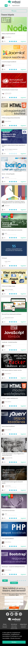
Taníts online (14, 626)
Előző (5, 580)
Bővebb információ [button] (15, 638)
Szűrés (14, 11)
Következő (14, 582)
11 (19, 580)
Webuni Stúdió (14, 628)
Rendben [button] (14, 642)
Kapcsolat (4, 626)
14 (25, 580)
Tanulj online (23, 626)
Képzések (23, 627)
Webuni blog (14, 627)
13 (23, 580)
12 (21, 580)
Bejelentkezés (16, 5)
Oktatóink (4, 627)
